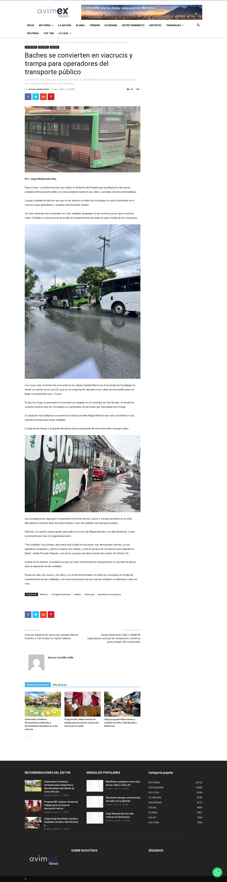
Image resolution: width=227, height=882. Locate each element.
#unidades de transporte (109, 594)
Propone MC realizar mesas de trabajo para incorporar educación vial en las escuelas (81, 722)
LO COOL (63, 33)
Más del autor (60, 684)
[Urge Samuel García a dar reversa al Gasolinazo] (95, 818)
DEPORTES (155, 25)
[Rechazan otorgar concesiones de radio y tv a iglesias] (95, 802)
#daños (77, 594)
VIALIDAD (54, 47)
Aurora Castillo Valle (39, 89)
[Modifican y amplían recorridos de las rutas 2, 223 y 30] (95, 786)
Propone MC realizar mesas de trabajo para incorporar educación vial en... (61, 805)
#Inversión (90, 594)
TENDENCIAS (173, 25)
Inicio (27, 42)
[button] (198, 25)
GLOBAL (80, 25)
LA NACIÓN (64, 25)
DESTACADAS (39, 42)
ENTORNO (45, 25)
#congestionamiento (61, 594)
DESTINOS (33, 33)
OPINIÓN (95, 25)
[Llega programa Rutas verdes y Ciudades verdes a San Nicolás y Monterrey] (122, 704)
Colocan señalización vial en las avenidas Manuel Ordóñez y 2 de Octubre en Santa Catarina (51, 636)
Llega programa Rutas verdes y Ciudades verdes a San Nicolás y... (61, 822)
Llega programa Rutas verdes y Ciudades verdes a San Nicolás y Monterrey (120, 722)
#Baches (44, 594)
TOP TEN (48, 33)
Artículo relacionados (38, 684)
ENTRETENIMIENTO (133, 25)
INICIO (30, 25)
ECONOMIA (111, 25)
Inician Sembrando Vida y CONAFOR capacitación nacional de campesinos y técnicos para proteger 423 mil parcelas (113, 638)
